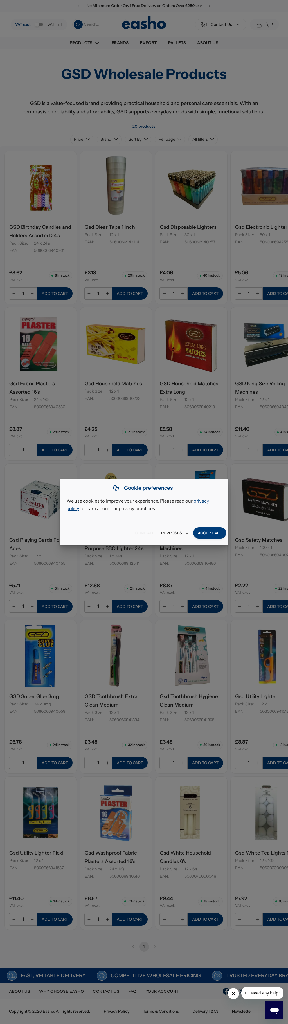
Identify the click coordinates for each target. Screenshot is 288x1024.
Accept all (210, 532)
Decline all (141, 532)
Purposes (171, 532)
